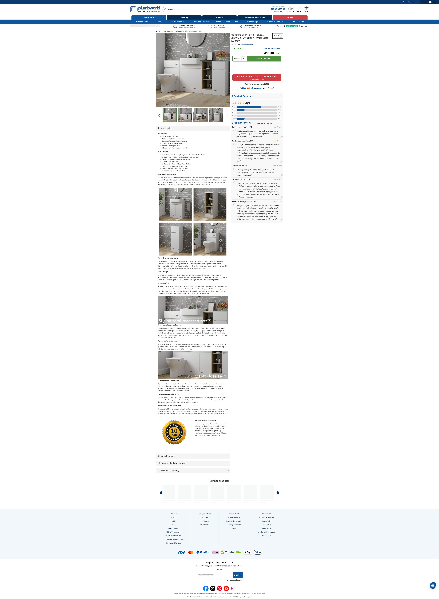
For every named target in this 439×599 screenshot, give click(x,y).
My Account (205, 521)
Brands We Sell (173, 528)
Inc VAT (424, 2)
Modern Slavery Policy (266, 517)
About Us (173, 514)
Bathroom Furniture (201, 22)
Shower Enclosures (177, 22)
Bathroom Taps (252, 22)
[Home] (157, 31)
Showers (159, 22)
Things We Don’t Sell (173, 532)
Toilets (227, 22)
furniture (167, 261)
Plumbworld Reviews (173, 543)
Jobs (173, 525)
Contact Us (406, 2)
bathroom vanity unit (188, 344)
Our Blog (173, 521)
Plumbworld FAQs (234, 517)
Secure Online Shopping (234, 521)
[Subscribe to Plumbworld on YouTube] (226, 588)
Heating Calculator (234, 525)
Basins (237, 22)
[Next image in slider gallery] (227, 115)
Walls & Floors (298, 22)
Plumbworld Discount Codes (173, 539)
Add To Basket (264, 58)
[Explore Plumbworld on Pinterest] (219, 588)
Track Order (205, 517)
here (190, 349)
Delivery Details (234, 514)
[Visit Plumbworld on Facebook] (206, 588)
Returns (414, 2)
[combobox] (215, 9)
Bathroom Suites (142, 22)
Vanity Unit (183, 155)
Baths (218, 22)
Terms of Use (266, 528)
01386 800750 (278, 9)
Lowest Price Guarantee (173, 536)
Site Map (234, 528)
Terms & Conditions (266, 536)
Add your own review (264, 123)
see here (262, 79)
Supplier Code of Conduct (266, 532)
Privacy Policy (266, 525)
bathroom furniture (184, 178)
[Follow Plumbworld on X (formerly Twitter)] (213, 588)
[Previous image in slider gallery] (159, 115)
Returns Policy (267, 514)
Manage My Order (205, 514)
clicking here (181, 349)
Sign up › (238, 575)
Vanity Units (179, 31)
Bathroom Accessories (275, 22)
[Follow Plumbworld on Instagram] (233, 588)
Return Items (204, 525)
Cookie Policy (266, 521)
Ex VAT (434, 2)
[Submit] (165, 9)
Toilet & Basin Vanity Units (193, 31)
